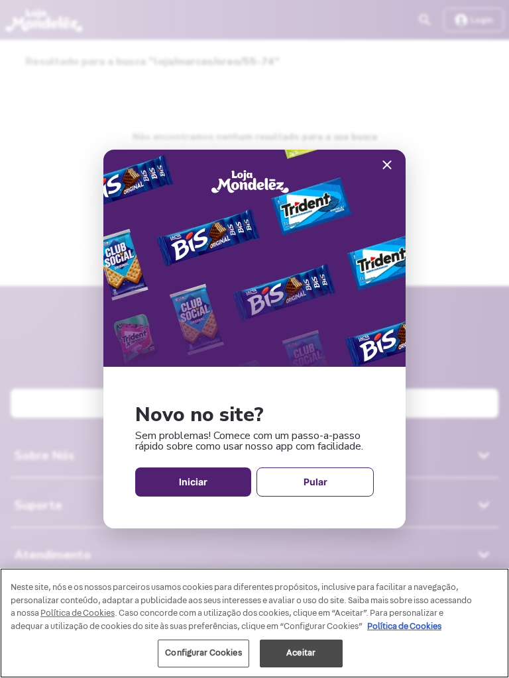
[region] (254, 623)
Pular (315, 481)
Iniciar (193, 481)
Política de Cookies (404, 626)
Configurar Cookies (203, 652)
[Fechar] (387, 165)
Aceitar (300, 652)
